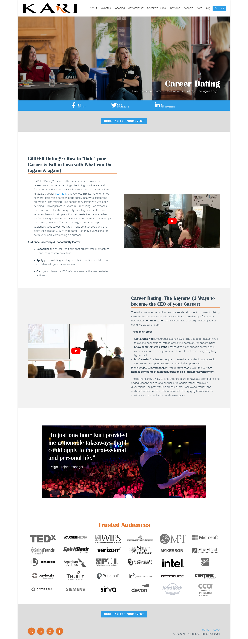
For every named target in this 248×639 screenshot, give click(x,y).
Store (199, 7)
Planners (188, 7)
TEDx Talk (60, 193)
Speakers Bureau (157, 7)
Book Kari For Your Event (124, 121)
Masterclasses (136, 7)
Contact (219, 8)
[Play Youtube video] (172, 221)
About (93, 7)
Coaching (119, 7)
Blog (208, 7)
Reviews (175, 7)
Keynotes (105, 7)
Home (205, 629)
